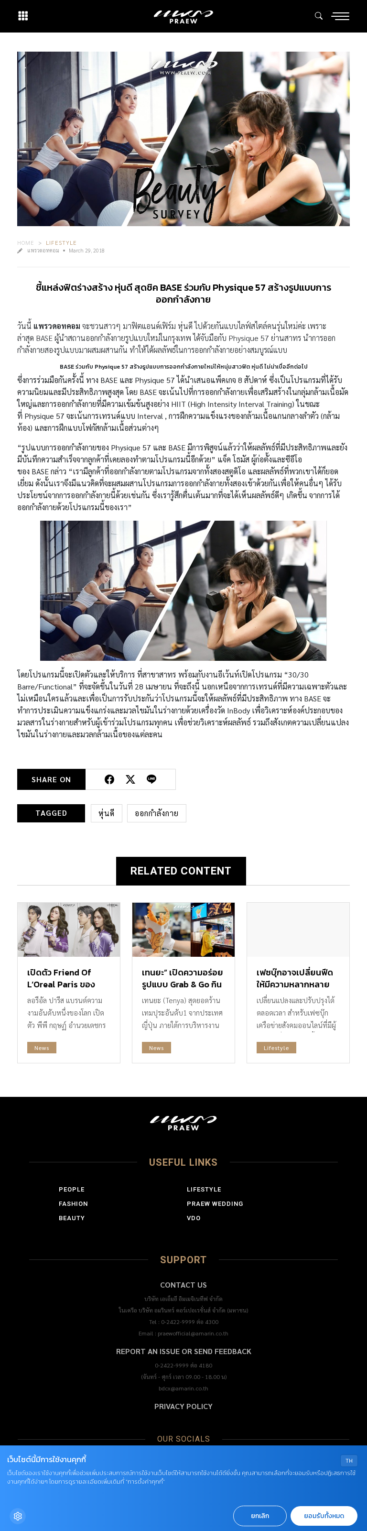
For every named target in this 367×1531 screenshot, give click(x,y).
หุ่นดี (106, 813)
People (72, 1189)
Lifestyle (61, 242)
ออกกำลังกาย (157, 813)
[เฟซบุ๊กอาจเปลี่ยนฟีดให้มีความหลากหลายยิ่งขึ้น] (298, 929)
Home (25, 242)
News (41, 1047)
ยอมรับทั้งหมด (324, 1516)
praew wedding (215, 1203)
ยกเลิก (260, 1516)
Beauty (72, 1218)
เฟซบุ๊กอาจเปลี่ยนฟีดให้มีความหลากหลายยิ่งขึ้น (295, 984)
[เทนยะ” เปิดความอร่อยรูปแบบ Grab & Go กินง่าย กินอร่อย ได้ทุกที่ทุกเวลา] (183, 929)
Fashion (73, 1203)
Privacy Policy (183, 1406)
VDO (194, 1218)
